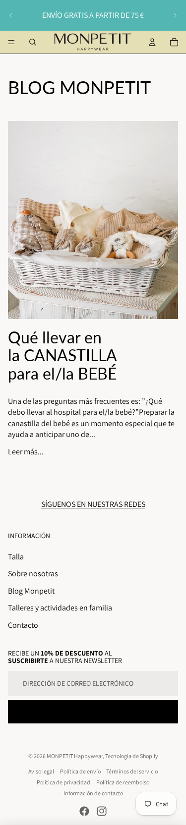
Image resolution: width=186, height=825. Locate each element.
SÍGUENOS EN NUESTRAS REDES (93, 504)
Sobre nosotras (33, 573)
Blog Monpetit (31, 591)
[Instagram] (102, 811)
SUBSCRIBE (93, 711)
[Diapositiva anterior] (11, 15)
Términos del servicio (132, 771)
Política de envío (80, 771)
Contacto (23, 625)
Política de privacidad (63, 782)
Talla (16, 556)
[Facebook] (84, 811)
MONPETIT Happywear (75, 756)
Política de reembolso (122, 782)
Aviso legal (41, 771)
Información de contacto (93, 793)
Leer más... (26, 451)
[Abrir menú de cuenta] (152, 42)
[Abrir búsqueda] (33, 42)
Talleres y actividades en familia (60, 608)
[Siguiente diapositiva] (175, 15)
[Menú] (11, 42)
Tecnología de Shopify (131, 756)
